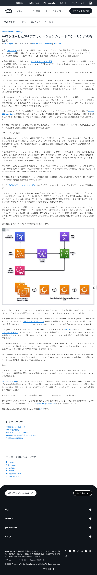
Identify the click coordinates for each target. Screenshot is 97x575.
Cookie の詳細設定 (37, 560)
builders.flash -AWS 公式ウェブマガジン (21, 435)
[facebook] (70, 551)
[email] (66, 556)
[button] (93, 3)
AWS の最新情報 (12, 430)
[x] (66, 551)
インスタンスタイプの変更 (41, 61)
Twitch (11, 471)
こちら (41, 409)
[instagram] (78, 551)
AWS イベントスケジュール (17, 432)
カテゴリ (35, 22)
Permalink (48, 44)
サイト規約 (22, 560)
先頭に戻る (47, 569)
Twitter (11, 462)
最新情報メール (14, 473)
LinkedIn (11, 468)
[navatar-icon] (91, 3)
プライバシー (10, 560)
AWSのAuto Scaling (9, 381)
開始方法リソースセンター (16, 427)
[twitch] (82, 551)
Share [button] (58, 44)
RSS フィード (13, 476)
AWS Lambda (68, 329)
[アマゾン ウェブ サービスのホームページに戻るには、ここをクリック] (8, 12)
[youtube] (86, 551)
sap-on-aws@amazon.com (45, 403)
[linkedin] (74, 551)
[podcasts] (90, 551)
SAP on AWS (12, 50)
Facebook (11, 465)
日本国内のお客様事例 (14, 438)
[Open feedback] (94, 287)
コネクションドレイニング (33, 321)
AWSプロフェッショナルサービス (22, 185)
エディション (50, 22)
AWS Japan (8, 44)
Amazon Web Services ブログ (14, 32)
